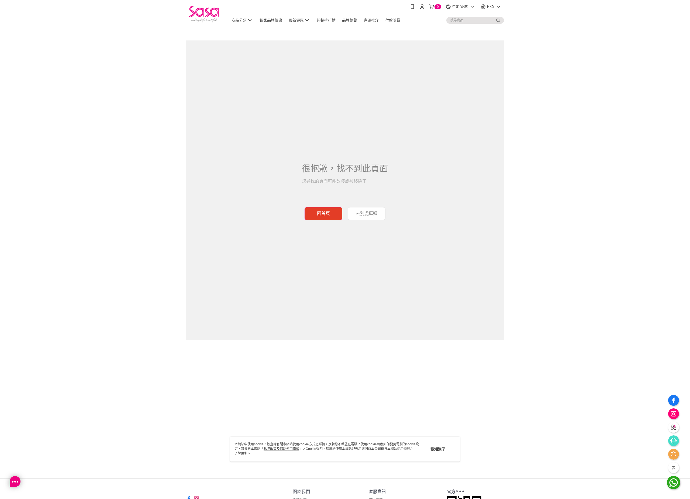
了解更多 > (242, 453)
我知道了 (438, 449)
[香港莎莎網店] (204, 14)
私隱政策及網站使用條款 (281, 449)
